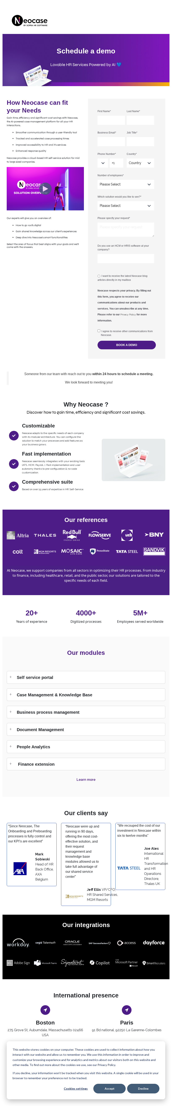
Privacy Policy (128, 314)
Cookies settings (76, 1088)
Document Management (40, 729)
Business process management (48, 712)
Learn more (86, 780)
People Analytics (33, 747)
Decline (143, 1088)
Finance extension (36, 764)
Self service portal (35, 677)
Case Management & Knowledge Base (54, 695)
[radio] (126, 278)
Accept (110, 1088)
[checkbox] (126, 278)
